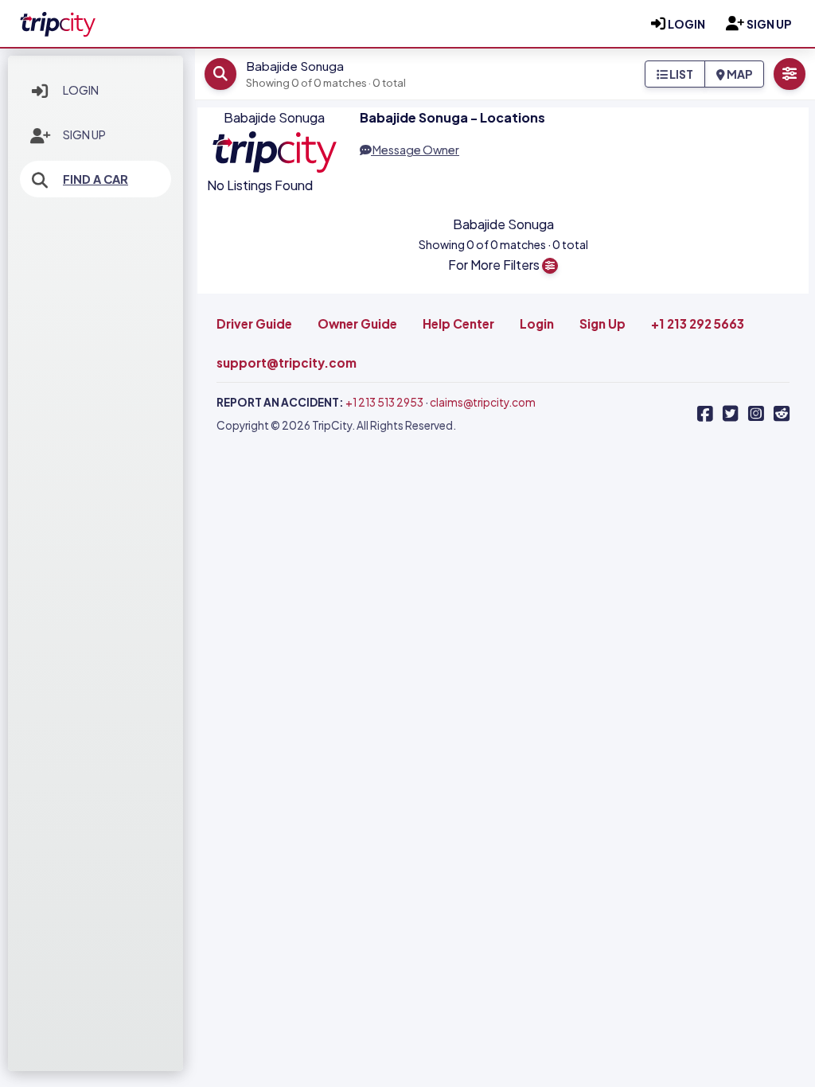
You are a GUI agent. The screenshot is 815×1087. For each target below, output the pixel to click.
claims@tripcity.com (483, 402)
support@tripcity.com (286, 362)
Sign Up (84, 134)
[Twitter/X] (731, 413)
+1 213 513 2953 (384, 402)
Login (81, 90)
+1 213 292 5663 (697, 323)
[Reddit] (782, 413)
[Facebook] (705, 413)
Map (738, 74)
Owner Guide (357, 323)
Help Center (458, 323)
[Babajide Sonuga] (57, 21)
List (680, 74)
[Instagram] (756, 413)
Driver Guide (254, 323)
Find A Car (95, 179)
